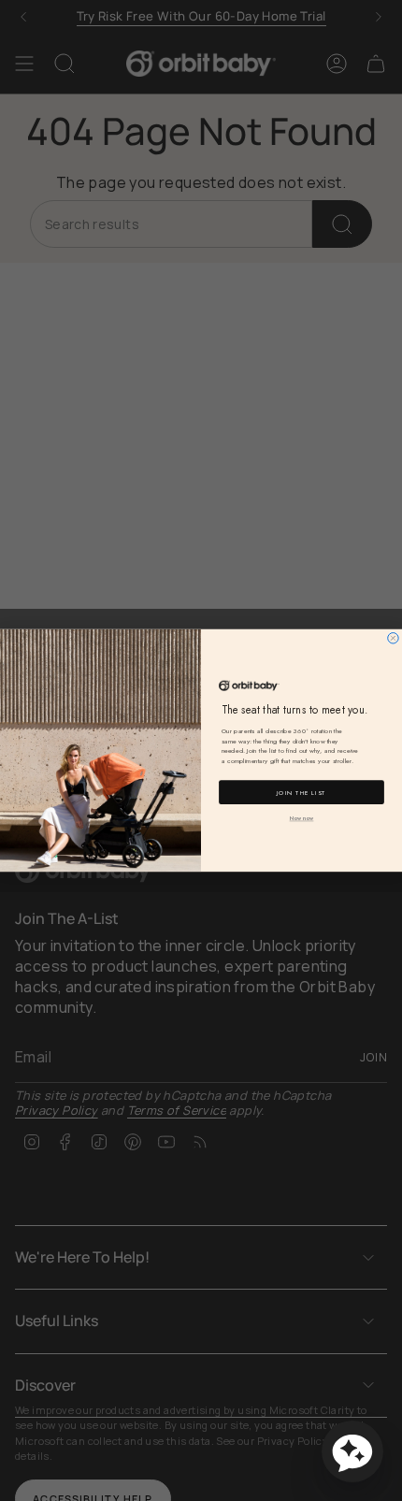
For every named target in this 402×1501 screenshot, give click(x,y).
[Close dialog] (393, 638)
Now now (302, 819)
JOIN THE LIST (302, 793)
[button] (352, 1451)
